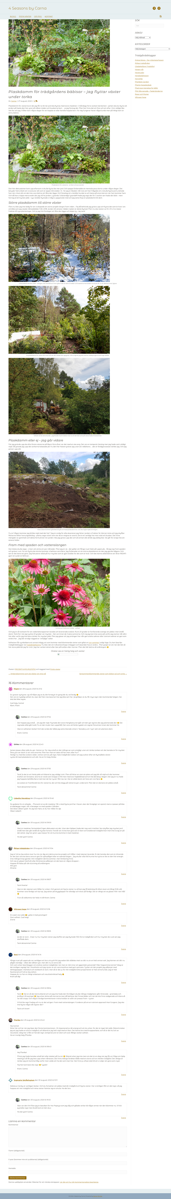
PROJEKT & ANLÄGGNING (25, 669)
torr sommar (94, 643)
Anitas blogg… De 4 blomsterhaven (149, 60)
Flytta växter (55, 669)
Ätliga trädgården (22, 848)
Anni (16, 955)
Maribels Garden (142, 82)
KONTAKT (49, 16)
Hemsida (12, 1168)
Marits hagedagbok (143, 85)
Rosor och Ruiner (142, 94)
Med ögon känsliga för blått (146, 88)
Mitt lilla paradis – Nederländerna (149, 91)
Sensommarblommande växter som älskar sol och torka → (103, 674)
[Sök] (160, 16)
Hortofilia (139, 79)
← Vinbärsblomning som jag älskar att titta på (27, 674)
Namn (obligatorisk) (17, 1151)
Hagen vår (139, 70)
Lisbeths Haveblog (22, 798)
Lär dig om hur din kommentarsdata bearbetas (79, 1182)
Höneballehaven (142, 76)
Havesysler (139, 73)
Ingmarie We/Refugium (24, 1080)
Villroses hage (20, 909)
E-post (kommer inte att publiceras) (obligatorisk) (28, 1159)
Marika (17, 1020)
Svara (123, 711)
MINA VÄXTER (25, 16)
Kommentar (13, 1125)
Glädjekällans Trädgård (144, 66)
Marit (16, 689)
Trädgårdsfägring (33, 645)
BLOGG (13, 16)
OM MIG (38, 16)
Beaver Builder (97, 1196)
